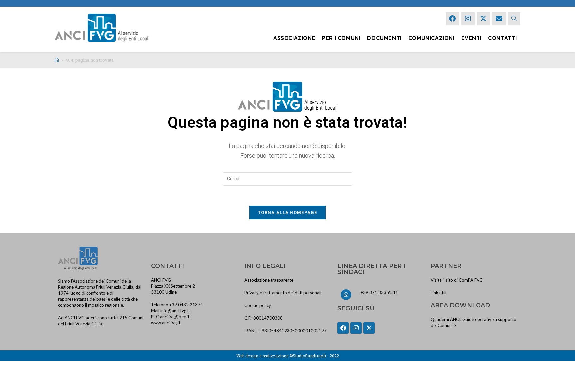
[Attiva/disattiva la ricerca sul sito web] (514, 18)
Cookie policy (257, 305)
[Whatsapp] (346, 294)
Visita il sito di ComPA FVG (457, 280)
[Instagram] (468, 18)
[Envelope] (499, 18)
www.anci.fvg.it (165, 322)
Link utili (438, 292)
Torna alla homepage (287, 212)
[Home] (57, 60)
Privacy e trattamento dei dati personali (282, 292)
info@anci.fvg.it (175, 310)
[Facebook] (452, 18)
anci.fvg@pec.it (174, 316)
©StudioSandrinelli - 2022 (314, 355)
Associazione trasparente (268, 280)
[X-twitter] (483, 18)
